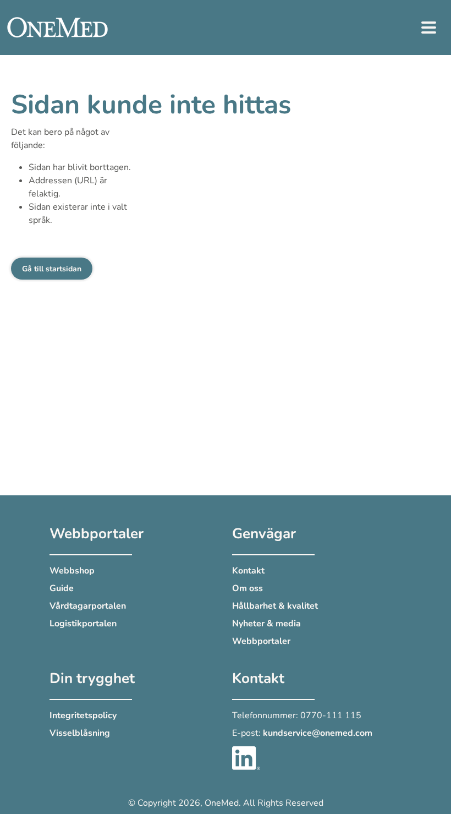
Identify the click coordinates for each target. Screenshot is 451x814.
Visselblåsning (80, 733)
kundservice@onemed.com (317, 733)
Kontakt (248, 571)
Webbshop (72, 571)
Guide (62, 588)
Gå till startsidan (51, 269)
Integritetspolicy (83, 715)
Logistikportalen (83, 624)
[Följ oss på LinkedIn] (246, 757)
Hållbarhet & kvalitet (275, 606)
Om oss (247, 588)
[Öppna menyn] (429, 27)
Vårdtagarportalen (88, 606)
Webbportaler (261, 641)
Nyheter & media (266, 624)
